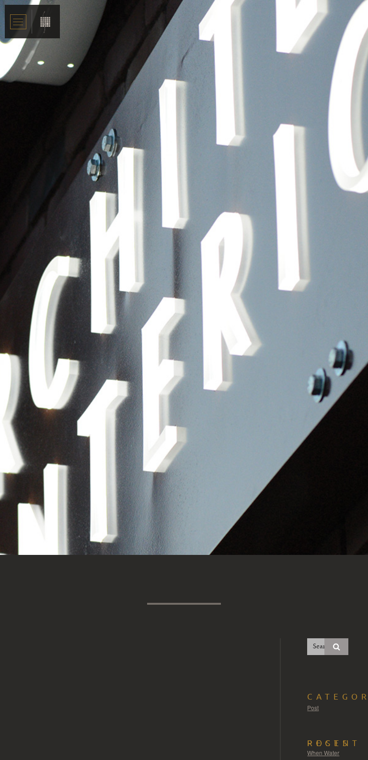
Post (313, 707)
